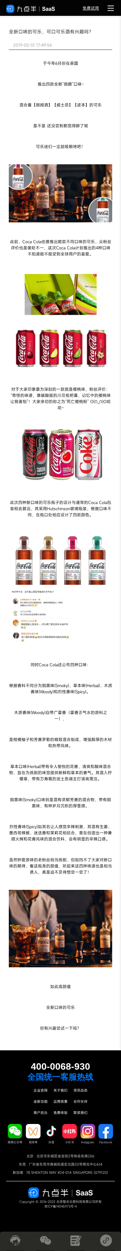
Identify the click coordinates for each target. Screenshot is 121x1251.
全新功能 (40, 1101)
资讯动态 (80, 1090)
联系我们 (80, 1112)
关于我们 (60, 1090)
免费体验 (60, 1112)
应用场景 (60, 1101)
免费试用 (91, 8)
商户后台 (40, 1112)
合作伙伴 (80, 1101)
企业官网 (40, 1090)
